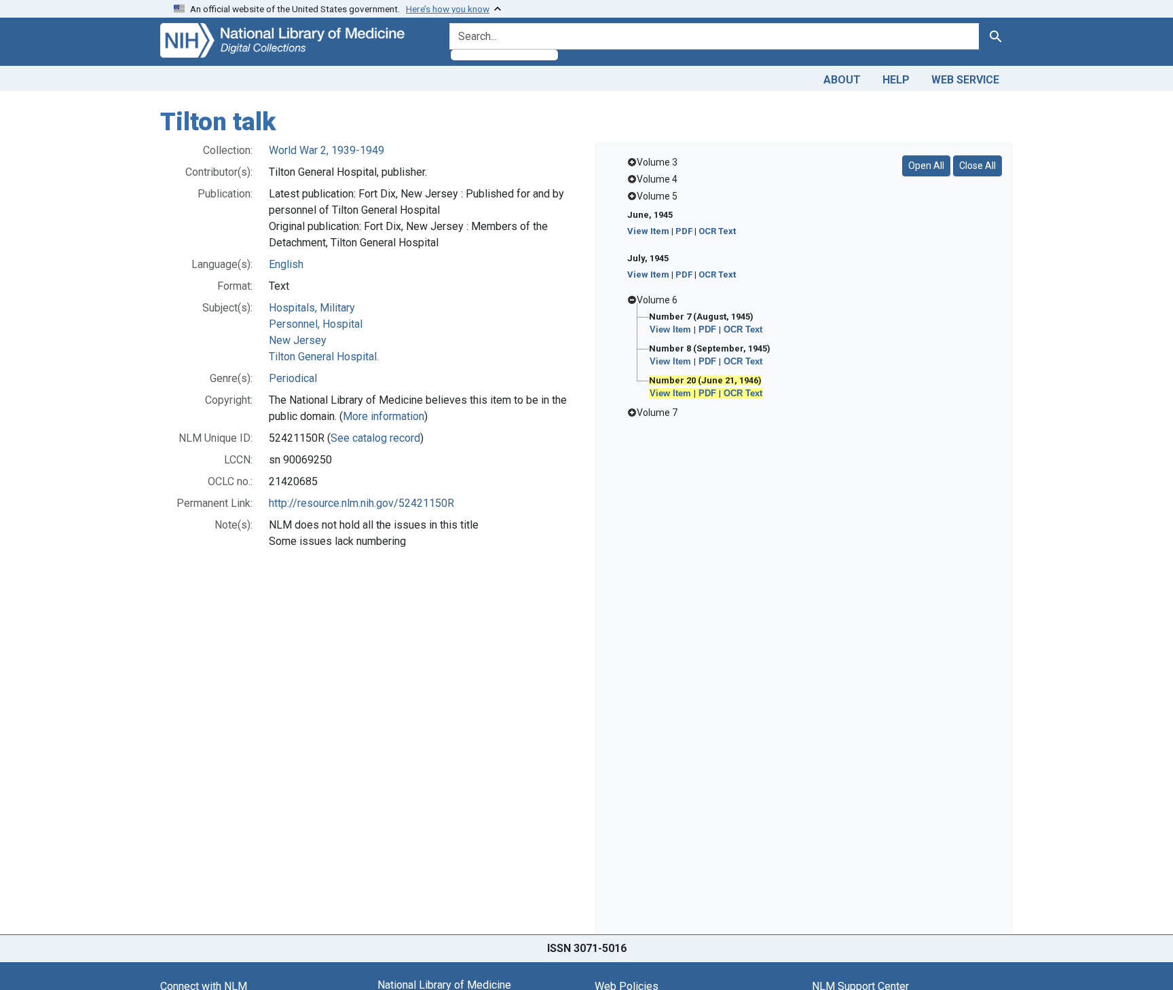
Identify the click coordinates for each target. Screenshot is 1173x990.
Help (896, 79)
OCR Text (717, 231)
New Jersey (298, 340)
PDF (683, 231)
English (286, 264)
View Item (648, 231)
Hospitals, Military (312, 307)
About (842, 79)
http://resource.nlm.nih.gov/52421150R (361, 503)
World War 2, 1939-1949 (326, 150)
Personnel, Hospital (315, 324)
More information (383, 416)
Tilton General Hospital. (324, 356)
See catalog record (375, 438)
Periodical (293, 378)
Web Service (965, 79)
